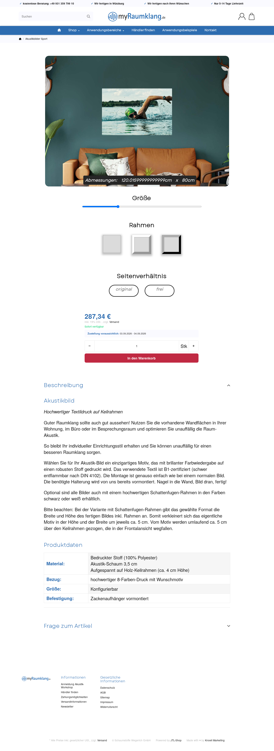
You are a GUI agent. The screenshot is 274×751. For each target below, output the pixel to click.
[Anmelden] (242, 16)
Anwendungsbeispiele (179, 30)
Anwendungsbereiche (104, 30)
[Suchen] (88, 16)
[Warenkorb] (251, 16)
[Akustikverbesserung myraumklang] (137, 16)
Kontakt (210, 30)
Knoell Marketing (215, 740)
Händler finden (143, 30)
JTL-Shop (176, 740)
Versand (114, 322)
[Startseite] (20, 38)
